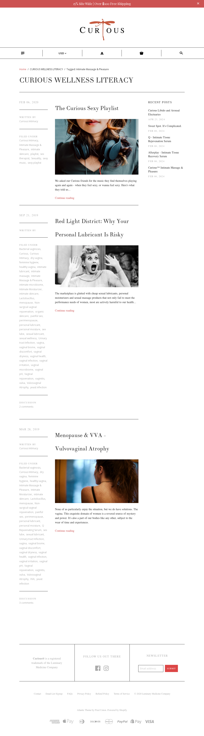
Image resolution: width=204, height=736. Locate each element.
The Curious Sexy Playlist (87, 108)
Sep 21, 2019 (28, 215)
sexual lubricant (35, 334)
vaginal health (38, 356)
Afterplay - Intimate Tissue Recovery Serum (163, 154)
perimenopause (28, 320)
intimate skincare (28, 293)
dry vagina (36, 258)
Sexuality (36, 158)
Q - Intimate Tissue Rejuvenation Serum (159, 139)
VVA (32, 579)
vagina (40, 342)
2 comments (26, 406)
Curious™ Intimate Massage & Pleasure (165, 169)
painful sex (36, 316)
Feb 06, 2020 (29, 102)
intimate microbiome (31, 284)
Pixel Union (100, 709)
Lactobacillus (26, 298)
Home (22, 69)
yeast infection (38, 387)
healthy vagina (27, 267)
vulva (22, 383)
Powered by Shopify (117, 709)
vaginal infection (28, 360)
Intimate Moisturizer (30, 289)
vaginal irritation (28, 561)
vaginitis (39, 378)
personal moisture (29, 329)
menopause (26, 302)
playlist (34, 154)
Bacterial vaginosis (29, 249)
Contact (37, 693)
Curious (23, 253)
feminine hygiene (28, 262)
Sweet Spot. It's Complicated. (165, 126)
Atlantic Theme (84, 709)
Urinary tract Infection (31, 539)
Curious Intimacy (28, 140)
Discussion (27, 402)
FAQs (70, 693)
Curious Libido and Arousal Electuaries (164, 112)
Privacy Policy (84, 693)
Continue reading (64, 198)
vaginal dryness (28, 552)
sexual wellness (28, 338)
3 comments (26, 602)
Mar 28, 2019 (29, 429)
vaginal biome (27, 347)
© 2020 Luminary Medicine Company (152, 693)
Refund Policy (102, 693)
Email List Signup (54, 693)
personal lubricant (29, 325)
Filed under (28, 136)
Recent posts (160, 102)
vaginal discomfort (29, 548)
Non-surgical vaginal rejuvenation (29, 307)
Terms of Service (122, 693)
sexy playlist (34, 162)
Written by (27, 117)
